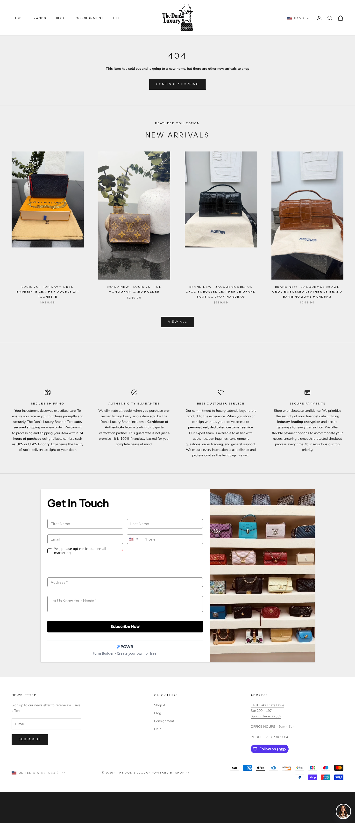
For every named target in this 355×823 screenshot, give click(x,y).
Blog (61, 18)
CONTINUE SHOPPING (177, 84)
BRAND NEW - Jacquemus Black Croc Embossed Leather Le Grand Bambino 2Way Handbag (221, 291)
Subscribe (30, 739)
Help (118, 18)
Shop (17, 18)
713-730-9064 (277, 737)
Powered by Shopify (170, 772)
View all (177, 322)
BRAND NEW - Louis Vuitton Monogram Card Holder (134, 289)
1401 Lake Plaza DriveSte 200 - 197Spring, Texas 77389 (267, 711)
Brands (38, 18)
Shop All (160, 705)
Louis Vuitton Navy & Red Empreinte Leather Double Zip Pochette (47, 291)
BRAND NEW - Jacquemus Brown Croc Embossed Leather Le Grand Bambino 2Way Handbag (307, 291)
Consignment (90, 18)
